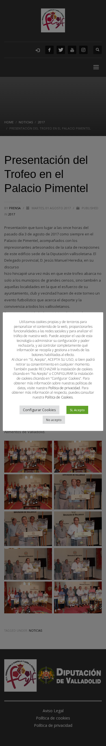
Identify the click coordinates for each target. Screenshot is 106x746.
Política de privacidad (64, 388)
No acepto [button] (54, 420)
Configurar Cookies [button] (39, 409)
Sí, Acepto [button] (77, 410)
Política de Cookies (59, 397)
